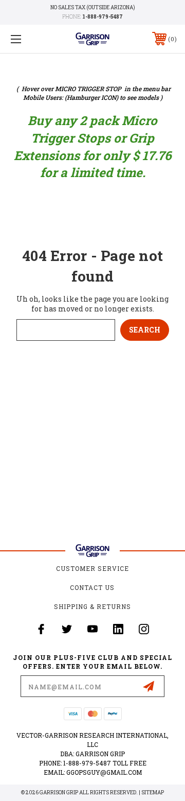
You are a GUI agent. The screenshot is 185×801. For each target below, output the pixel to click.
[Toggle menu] (27, 39)
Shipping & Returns (92, 606)
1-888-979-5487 (102, 16)
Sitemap (152, 792)
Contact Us (92, 587)
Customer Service (92, 568)
